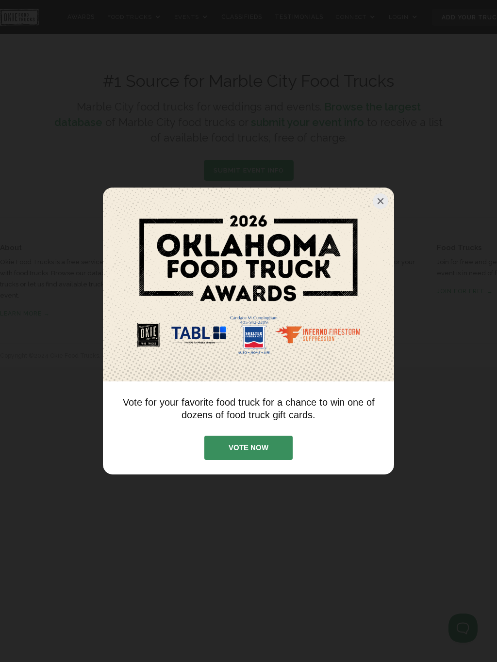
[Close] (380, 201)
